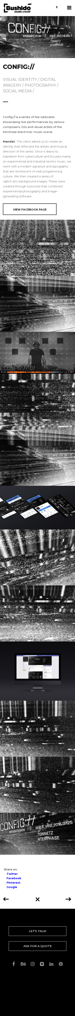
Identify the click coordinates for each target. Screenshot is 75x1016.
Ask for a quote (37, 946)
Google (12, 887)
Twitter (12, 874)
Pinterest (13, 882)
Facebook (14, 878)
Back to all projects (37, 898)
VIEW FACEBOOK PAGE (30, 209)
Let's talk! (37, 931)
